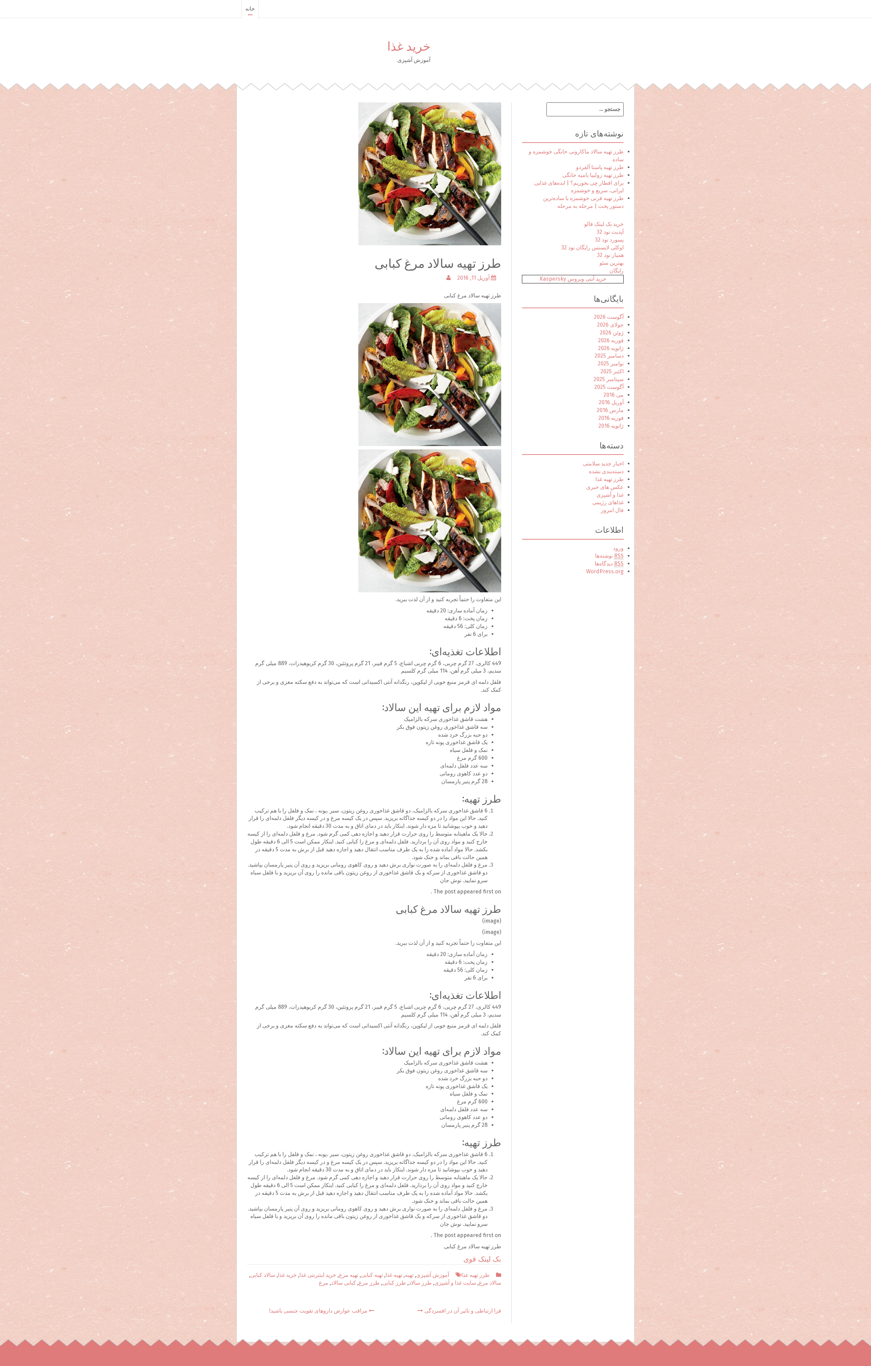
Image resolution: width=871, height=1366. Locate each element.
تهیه (409, 1275)
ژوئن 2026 (612, 332)
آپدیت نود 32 (610, 232)
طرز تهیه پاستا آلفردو (600, 167)
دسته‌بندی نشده (606, 471)
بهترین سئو (611, 263)
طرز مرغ (369, 1283)
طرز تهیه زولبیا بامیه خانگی (593, 175)
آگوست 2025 (609, 387)
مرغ (323, 1283)
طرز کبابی (394, 1283)
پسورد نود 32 (609, 239)
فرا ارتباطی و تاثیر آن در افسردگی (462, 1310)
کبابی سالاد (343, 1283)
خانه (250, 8)
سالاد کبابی (262, 1275)
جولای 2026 (610, 325)
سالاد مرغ (490, 1283)
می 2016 (614, 395)
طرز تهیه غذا (475, 1275)
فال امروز (612, 510)
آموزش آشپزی (432, 1275)
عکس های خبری (605, 487)
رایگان (616, 270)
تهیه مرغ (348, 1275)
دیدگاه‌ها (609, 563)
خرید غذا (408, 45)
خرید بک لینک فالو (604, 224)
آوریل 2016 (611, 402)
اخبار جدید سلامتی (603, 463)
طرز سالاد (420, 1283)
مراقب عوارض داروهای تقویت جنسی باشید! (319, 1310)
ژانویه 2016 (611, 426)
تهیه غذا (393, 1275)
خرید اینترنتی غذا (317, 1275)
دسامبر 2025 (609, 355)
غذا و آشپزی (610, 495)
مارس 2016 (610, 410)
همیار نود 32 (610, 255)
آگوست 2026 (609, 317)
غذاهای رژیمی (608, 502)
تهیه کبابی (372, 1275)
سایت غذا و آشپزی (455, 1283)
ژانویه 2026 (611, 348)
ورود (618, 548)
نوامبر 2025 (611, 363)
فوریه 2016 (611, 418)
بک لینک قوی (482, 1259)
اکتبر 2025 (612, 371)
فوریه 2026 (611, 340)
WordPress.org (605, 571)
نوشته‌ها (609, 556)
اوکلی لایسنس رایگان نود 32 (592, 247)
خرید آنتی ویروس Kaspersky (573, 279)
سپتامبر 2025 (609, 379)
